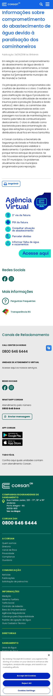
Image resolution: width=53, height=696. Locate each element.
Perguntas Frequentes (23, 301)
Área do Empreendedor (14, 609)
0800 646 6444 (15, 351)
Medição (6, 596)
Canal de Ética (9, 550)
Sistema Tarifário (10, 599)
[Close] (49, 655)
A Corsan (8, 538)
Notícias (6, 574)
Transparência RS (21, 311)
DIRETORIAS (9, 633)
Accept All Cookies (26, 675)
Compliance (8, 556)
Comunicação (11, 570)
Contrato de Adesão (12, 606)
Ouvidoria (7, 560)
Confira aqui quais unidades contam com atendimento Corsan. (22, 462)
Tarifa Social (8, 602)
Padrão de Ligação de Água (16, 619)
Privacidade (8, 553)
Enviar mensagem (19, 416)
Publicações (8, 578)
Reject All (26, 683)
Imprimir (13, 183)
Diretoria (6, 546)
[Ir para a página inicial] (11, 4)
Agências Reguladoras (13, 613)
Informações (10, 591)
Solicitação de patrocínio (15, 581)
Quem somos (9, 543)
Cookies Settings (26, 690)
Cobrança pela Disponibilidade (18, 616)
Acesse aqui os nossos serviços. (19, 367)
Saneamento (10, 643)
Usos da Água (9, 647)
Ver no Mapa (13, 511)
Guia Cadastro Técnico (14, 623)
